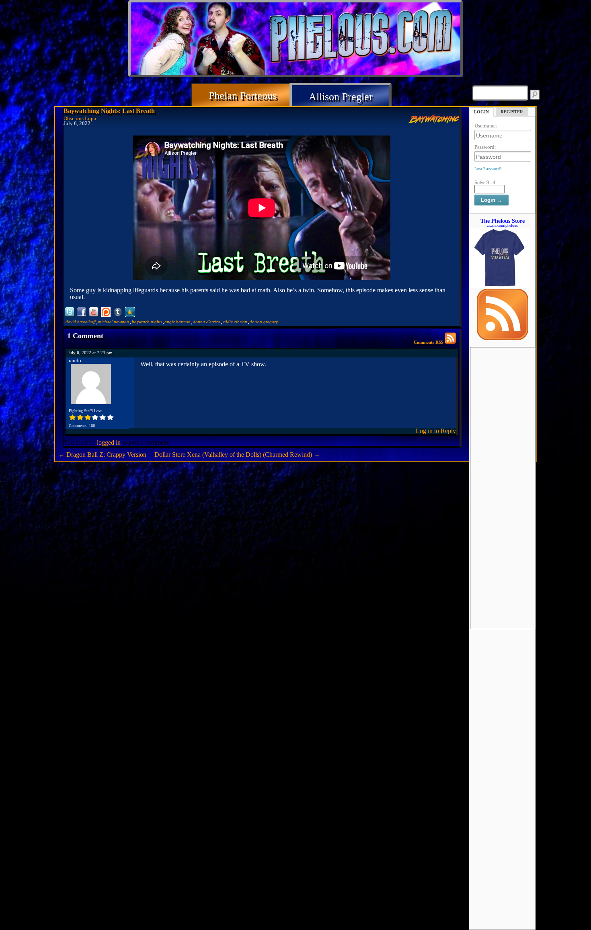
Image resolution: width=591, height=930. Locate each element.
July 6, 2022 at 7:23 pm (90, 352)
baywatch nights (147, 321)
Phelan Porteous (243, 95)
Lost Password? (487, 168)
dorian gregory (264, 321)
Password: (485, 147)
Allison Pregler (341, 97)
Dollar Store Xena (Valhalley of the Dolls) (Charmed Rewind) (237, 454)
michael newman (113, 321)
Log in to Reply (436, 430)
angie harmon (177, 321)
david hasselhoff (81, 321)
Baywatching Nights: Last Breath (109, 110)
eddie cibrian (235, 321)
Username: (485, 126)
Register (512, 111)
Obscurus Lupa (80, 118)
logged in (109, 442)
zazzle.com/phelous (502, 225)
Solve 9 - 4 (484, 182)
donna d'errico (206, 321)
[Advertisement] (502, 468)
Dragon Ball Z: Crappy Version (102, 454)
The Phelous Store (502, 221)
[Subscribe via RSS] (502, 338)
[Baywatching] (434, 121)
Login (481, 111)
